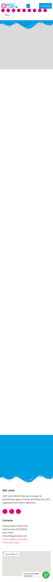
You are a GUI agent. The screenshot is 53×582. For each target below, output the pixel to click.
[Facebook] (3, 10)
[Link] (18, 10)
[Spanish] (7, 15)
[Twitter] (8, 10)
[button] (28, 6)
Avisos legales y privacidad (14, 539)
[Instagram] (13, 10)
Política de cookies (11, 542)
